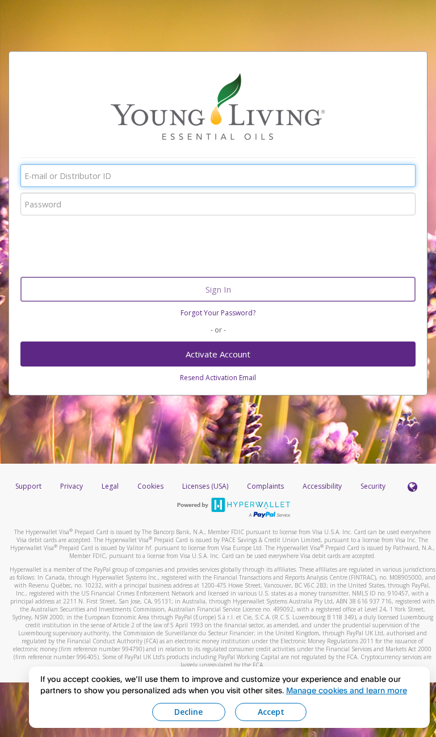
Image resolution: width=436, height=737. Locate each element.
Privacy (71, 486)
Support (28, 486)
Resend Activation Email (218, 377)
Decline (188, 711)
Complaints (266, 486)
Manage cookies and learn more (346, 690)
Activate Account (218, 354)
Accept (271, 711)
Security (372, 486)
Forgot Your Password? (218, 313)
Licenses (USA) (206, 486)
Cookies (150, 486)
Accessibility (322, 486)
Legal (110, 486)
